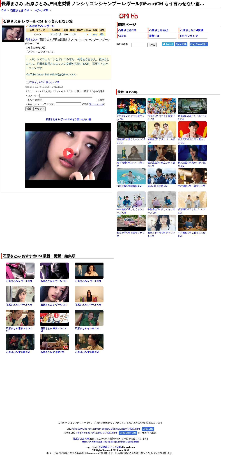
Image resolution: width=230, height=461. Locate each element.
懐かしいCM (52, 82)
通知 (102, 34)
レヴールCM (40, 10)
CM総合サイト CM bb (110, 447)
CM (3, 10)
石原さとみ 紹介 (159, 30)
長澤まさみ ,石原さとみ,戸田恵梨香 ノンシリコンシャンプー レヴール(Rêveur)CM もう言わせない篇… (102, 3)
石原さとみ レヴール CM (19, 281)
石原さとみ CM (19, 10)
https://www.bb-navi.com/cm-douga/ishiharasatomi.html (110, 441)
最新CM (154, 35)
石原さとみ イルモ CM (87, 328)
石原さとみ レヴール (41, 26)
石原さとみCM (127, 30)
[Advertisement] (158, 70)
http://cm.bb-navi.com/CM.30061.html (97, 432)
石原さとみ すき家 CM (18, 352)
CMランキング (189, 35)
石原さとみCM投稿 (191, 30)
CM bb (122, 35)
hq (94, 34)
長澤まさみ (32, 39)
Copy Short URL (198, 44)
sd (96, 34)
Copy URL (181, 44)
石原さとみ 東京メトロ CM (19, 329)
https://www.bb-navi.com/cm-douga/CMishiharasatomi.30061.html (106, 428)
